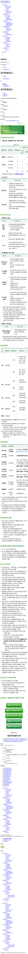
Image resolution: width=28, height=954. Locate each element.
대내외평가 (8, 41)
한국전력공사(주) (7, 768)
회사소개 (5, 4)
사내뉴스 (8, 30)
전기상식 (8, 46)
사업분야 (5, 21)
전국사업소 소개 (7, 840)
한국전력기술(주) (7, 778)
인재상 (7, 33)
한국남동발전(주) (7, 770)
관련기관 (2, 765)
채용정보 (5, 31)
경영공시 (5, 36)
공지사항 (8, 27)
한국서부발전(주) (7, 773)
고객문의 (8, 44)
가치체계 (8, 15)
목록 (2, 743)
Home (4, 83)
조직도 (7, 8)
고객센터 (5, 42)
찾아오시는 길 (9, 11)
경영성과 (8, 40)
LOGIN (4, 51)
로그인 (7, 49)
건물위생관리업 (9, 23)
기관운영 (8, 37)
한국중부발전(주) (7, 772)
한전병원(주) (6, 784)
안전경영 (8, 17)
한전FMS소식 (6, 26)
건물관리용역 (9, 25)
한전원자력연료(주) (7, 781)
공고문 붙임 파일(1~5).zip (13, 120)
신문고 (7, 45)
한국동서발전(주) (7, 776)
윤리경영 (8, 18)
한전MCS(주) (6, 785)
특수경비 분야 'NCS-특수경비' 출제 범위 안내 (17, 738)
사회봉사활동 (9, 19)
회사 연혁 (8, 7)
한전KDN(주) (6, 777)
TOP (2, 843)
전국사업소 (8, 13)
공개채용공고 (9, 34)
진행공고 (5, 94)
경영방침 (5, 14)
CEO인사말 (8, 6)
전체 (4, 92)
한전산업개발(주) (7, 783)
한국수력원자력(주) (7, 769)
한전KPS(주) (6, 780)
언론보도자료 (9, 29)
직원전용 (5, 48)
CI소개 (7, 10)
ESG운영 (8, 38)
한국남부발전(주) (7, 774)
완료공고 (5, 95)
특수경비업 (8, 22)
